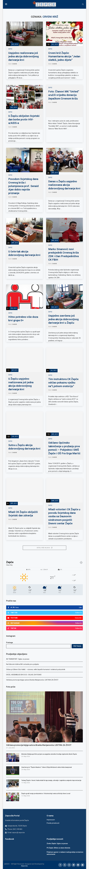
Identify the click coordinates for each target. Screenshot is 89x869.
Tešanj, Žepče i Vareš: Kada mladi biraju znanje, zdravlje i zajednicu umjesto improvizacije (51, 780)
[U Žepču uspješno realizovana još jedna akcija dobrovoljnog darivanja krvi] (24, 359)
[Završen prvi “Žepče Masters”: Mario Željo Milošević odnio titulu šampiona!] (12, 770)
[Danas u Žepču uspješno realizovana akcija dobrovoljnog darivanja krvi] (64, 160)
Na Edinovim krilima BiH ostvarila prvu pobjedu (22, 664)
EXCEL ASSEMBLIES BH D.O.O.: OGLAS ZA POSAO (23, 675)
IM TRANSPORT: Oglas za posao (17, 659)
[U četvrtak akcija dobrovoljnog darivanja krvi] (24, 230)
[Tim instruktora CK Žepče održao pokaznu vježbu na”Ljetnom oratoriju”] (64, 359)
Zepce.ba (24, 866)
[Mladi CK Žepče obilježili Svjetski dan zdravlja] (24, 490)
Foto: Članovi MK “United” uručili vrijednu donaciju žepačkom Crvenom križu (63, 95)
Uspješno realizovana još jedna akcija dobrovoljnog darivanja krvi (23, 56)
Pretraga (9, 642)
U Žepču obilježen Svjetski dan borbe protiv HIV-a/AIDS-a (24, 119)
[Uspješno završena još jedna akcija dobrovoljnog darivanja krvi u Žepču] (64, 296)
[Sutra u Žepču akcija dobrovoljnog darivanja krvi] (24, 423)
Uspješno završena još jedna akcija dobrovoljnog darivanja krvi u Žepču (63, 319)
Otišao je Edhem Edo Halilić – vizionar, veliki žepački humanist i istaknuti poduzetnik (35, 669)
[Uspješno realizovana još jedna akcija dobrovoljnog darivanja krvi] (24, 34)
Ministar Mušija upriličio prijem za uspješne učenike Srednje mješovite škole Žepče (49, 754)
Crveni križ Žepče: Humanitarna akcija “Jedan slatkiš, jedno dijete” (64, 56)
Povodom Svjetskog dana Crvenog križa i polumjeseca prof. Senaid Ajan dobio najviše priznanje (23, 186)
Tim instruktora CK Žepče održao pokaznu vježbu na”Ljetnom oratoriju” (63, 383)
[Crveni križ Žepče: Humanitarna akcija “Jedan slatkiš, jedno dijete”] (64, 34)
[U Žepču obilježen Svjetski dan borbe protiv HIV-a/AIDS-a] (24, 97)
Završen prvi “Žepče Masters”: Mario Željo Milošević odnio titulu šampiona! (46, 767)
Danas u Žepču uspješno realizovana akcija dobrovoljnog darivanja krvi (64, 185)
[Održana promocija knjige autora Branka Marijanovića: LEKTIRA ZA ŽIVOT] (44, 717)
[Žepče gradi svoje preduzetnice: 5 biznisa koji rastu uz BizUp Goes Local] (12, 797)
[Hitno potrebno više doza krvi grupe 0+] (24, 296)
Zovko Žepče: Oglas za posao (57, 843)
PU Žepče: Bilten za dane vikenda (58, 848)
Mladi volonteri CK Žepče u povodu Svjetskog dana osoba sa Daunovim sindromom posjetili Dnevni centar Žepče (64, 516)
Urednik (14, 64)
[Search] (83, 4)
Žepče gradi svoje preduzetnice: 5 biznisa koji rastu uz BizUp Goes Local (45, 793)
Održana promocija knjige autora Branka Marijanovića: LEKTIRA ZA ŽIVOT (32, 680)
